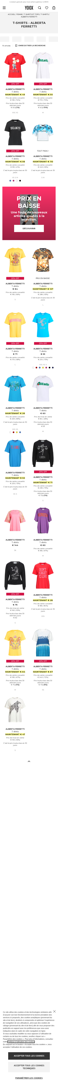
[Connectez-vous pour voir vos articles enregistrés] (47, 8)
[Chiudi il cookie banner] (54, 1011)
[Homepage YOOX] (29, 7)
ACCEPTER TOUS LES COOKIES (29, 1056)
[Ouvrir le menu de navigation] (4, 8)
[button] (29, 761)
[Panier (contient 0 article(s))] (54, 8)
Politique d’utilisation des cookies (21, 1042)
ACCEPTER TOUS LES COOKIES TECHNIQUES (29, 1067)
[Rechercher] (40, 8)
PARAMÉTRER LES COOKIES (29, 1078)
